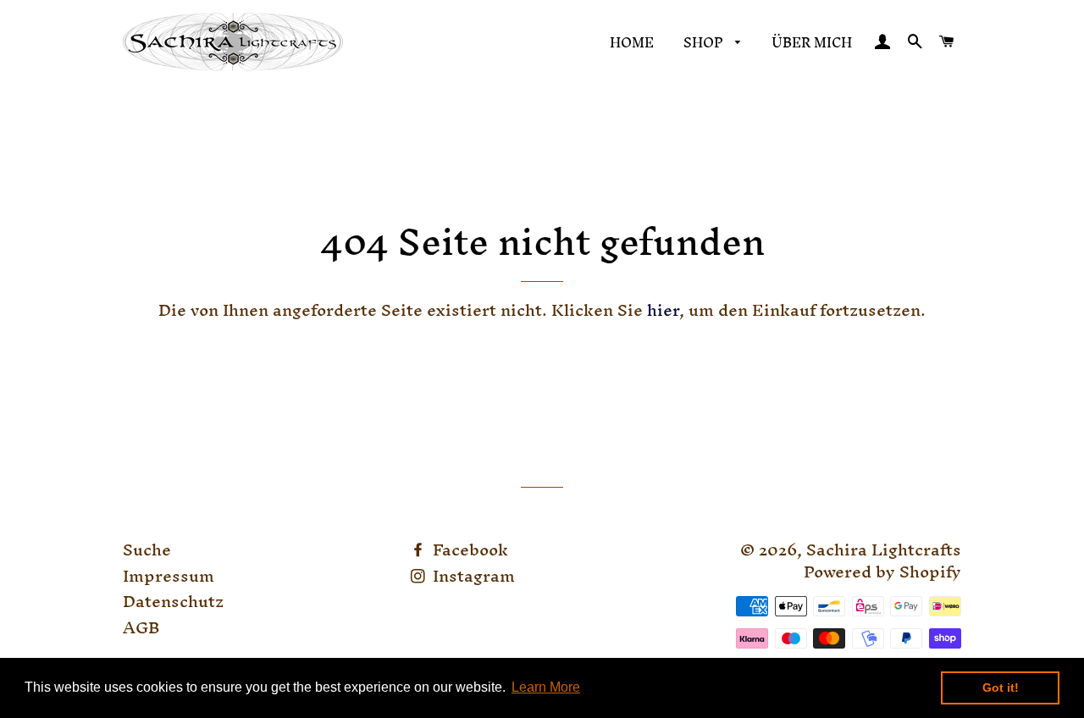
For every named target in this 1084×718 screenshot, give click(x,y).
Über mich (812, 42)
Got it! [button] (1000, 687)
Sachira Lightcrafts (883, 549)
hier (663, 310)
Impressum (168, 575)
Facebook (468, 549)
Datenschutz (173, 601)
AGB (141, 627)
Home (632, 42)
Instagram (472, 575)
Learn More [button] (546, 687)
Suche (147, 549)
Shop (705, 42)
